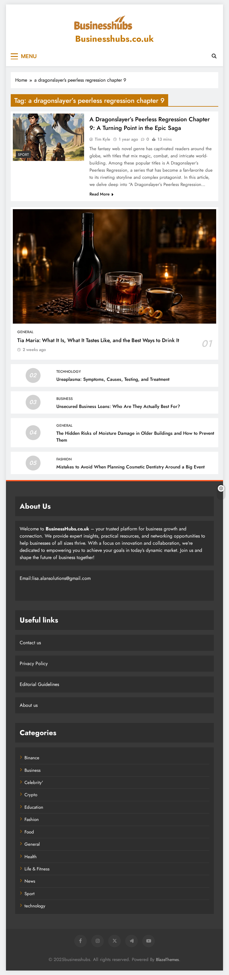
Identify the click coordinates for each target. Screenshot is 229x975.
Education (33, 807)
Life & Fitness (36, 869)
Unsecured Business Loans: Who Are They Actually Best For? (118, 406)
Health (30, 856)
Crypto (30, 794)
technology (68, 371)
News (29, 881)
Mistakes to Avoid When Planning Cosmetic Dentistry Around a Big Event (130, 467)
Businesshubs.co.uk (114, 38)
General (25, 332)
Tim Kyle (102, 139)
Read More (99, 194)
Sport (23, 154)
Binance (31, 757)
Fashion (64, 459)
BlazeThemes (167, 959)
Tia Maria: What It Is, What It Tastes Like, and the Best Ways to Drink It (98, 340)
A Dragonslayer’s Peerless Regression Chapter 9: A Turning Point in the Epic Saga (149, 123)
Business (64, 398)
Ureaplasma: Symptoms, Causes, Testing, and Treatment (112, 379)
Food (29, 832)
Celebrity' (33, 782)
